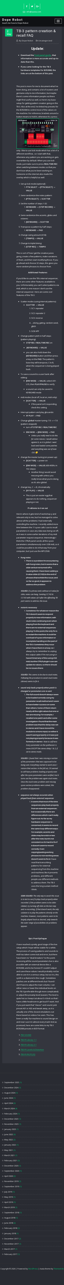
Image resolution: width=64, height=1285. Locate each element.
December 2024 (11, 1087)
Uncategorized (45, 40)
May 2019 (8, 1197)
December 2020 (11, 1165)
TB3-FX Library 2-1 (28, 1044)
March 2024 (9, 1108)
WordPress (33, 1269)
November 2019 (11, 1181)
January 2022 (10, 1144)
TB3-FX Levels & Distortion (32, 1049)
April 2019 (8, 1202)
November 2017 (11, 1243)
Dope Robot (12, 19)
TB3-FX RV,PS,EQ (28, 1054)
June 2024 (8, 1098)
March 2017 (9, 1249)
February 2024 (10, 1113)
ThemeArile (59, 1269)
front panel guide (42, 55)
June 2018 (8, 1223)
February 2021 (10, 1160)
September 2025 (11, 1082)
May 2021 (8, 1150)
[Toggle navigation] (58, 21)
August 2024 (9, 1092)
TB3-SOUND (26, 1035)
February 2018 (10, 1228)
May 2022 (8, 1139)
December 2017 (11, 1238)
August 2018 (9, 1217)
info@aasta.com (33, 12)
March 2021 (9, 1155)
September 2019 (11, 1186)
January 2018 (10, 1233)
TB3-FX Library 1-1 (28, 1039)
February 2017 (10, 1254)
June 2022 (8, 1134)
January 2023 (10, 1129)
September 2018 (11, 1212)
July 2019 (8, 1191)
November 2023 (11, 1124)
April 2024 (8, 1103)
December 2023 (11, 1119)
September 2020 (11, 1171)
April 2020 (8, 1176)
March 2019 (9, 1207)
